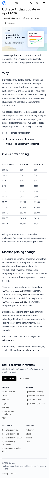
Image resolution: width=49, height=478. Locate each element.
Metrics (5, 399)
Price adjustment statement (20, 139)
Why (5, 73)
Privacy (5, 473)
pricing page (8, 340)
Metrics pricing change (19, 252)
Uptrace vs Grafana (34, 399)
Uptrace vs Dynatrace (35, 403)
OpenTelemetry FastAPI (12, 438)
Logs (4, 403)
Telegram (30, 430)
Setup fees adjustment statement (23, 143)
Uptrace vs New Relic (35, 395)
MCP (4, 418)
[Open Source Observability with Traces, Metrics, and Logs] (4, 3)
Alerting (5, 407)
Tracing (5, 395)
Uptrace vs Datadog (34, 392)
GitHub (29, 438)
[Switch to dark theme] (37, 3)
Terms (13, 473)
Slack (28, 434)
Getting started (8, 392)
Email (28, 442)
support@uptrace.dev (29, 350)
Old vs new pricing (15, 154)
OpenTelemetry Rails (10, 430)
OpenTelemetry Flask (11, 434)
